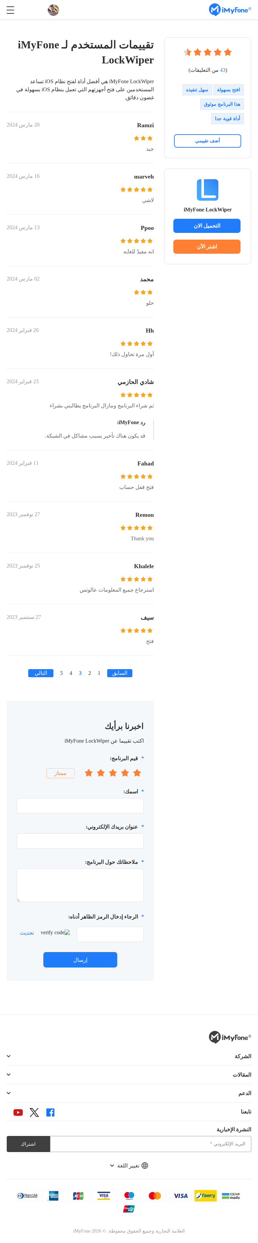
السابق (119, 673)
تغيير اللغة (128, 1166)
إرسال (80, 960)
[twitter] (34, 1112)
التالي (41, 673)
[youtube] (18, 1112)
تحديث (27, 933)
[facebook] (50, 1112)
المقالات (242, 1075)
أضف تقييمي (207, 140)
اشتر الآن (207, 246)
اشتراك (28, 1144)
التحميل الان (207, 226)
